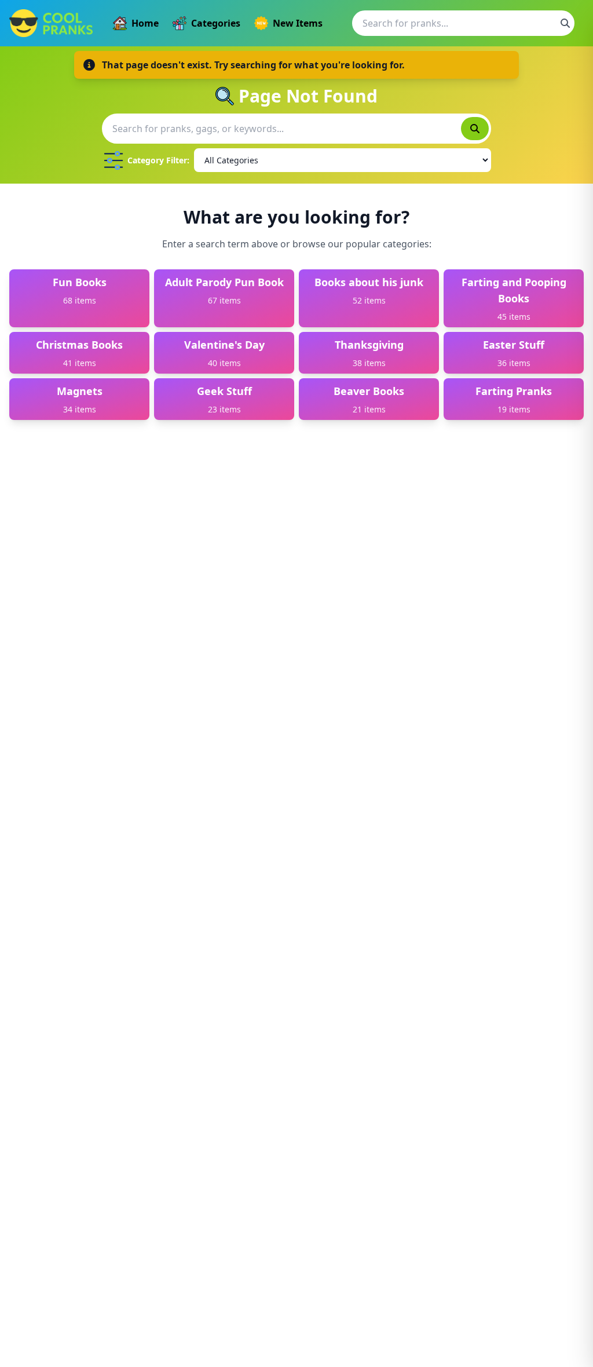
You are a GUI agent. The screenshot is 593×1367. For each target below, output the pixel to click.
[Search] (565, 23)
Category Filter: (158, 160)
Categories (215, 23)
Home (145, 23)
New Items (298, 23)
